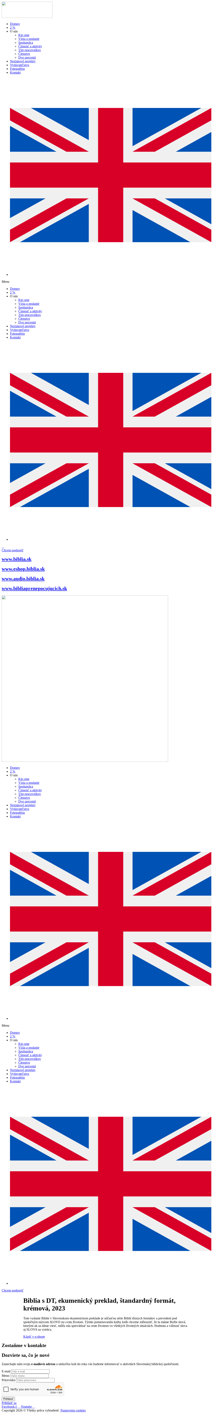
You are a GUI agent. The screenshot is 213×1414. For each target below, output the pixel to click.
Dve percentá (27, 57)
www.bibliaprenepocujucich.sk (34, 588)
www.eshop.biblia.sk (23, 569)
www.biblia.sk (16, 559)
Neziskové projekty (23, 61)
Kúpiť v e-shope (34, 1336)
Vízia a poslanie (28, 39)
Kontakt (15, 72)
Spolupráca (25, 42)
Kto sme (23, 35)
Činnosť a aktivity (30, 46)
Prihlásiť (8, 1398)
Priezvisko (9, 1380)
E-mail (6, 1371)
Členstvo (24, 54)
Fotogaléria (17, 68)
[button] (106, 282)
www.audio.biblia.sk (23, 578)
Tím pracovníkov (29, 50)
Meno (6, 1375)
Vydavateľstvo (19, 65)
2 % (12, 27)
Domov (15, 24)
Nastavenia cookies (73, 1410)
